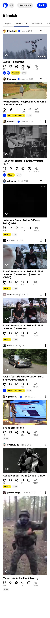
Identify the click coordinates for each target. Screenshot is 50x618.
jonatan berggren (14, 493)
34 (15, 486)
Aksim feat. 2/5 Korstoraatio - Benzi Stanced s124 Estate (23, 378)
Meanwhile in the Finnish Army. (21, 578)
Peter (9, 346)
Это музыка (13, 445)
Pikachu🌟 (12, 31)
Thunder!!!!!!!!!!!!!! (13, 427)
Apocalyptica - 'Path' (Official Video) (24, 475)
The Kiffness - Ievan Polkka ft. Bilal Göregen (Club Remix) (23, 327)
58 (15, 339)
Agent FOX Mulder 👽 (12, 397)
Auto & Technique (16, 115)
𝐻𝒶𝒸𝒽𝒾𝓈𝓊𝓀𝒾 (11, 295)
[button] (4, 66)
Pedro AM (11, 79)
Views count (37, 23)
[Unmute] (6, 55)
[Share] (41, 31)
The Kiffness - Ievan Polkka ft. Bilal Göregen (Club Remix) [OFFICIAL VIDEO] (23, 274)
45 (6, 438)
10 (19, 175)
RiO (8, 241)
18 (24, 73)
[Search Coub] (11, 5)
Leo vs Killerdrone (13, 61)
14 (6, 589)
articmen (11, 181)
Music (10, 175)
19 (29, 390)
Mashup (15, 73)
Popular (8, 23)
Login (42, 5)
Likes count (21, 23)
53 (15, 288)
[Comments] (16, 66)
